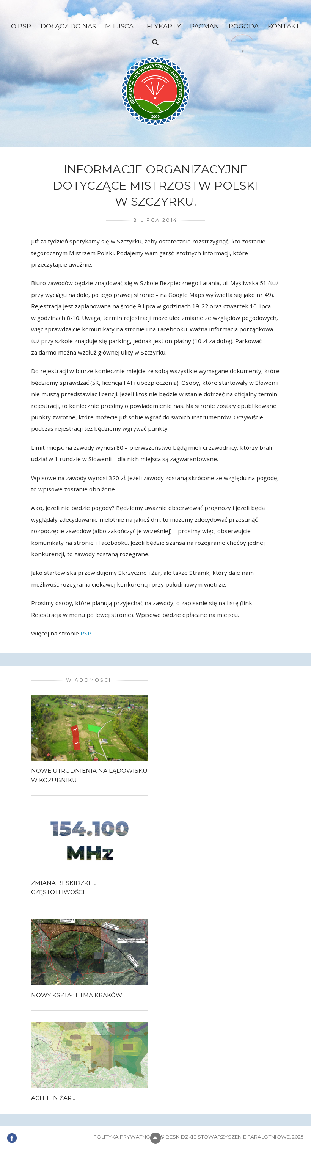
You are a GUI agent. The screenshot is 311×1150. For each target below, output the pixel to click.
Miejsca (119, 26)
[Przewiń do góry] (155, 1138)
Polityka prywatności (126, 1137)
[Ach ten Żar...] (89, 1054)
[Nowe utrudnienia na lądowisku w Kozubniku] (89, 727)
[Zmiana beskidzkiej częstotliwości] (89, 839)
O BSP (21, 26)
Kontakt (284, 26)
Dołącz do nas (68, 26)
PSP (85, 633)
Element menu (12, 1133)
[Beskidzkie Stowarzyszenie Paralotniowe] (155, 91)
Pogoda (244, 26)
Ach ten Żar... (53, 1097)
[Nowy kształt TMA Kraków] (89, 951)
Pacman (204, 26)
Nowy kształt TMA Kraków (76, 995)
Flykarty (164, 26)
